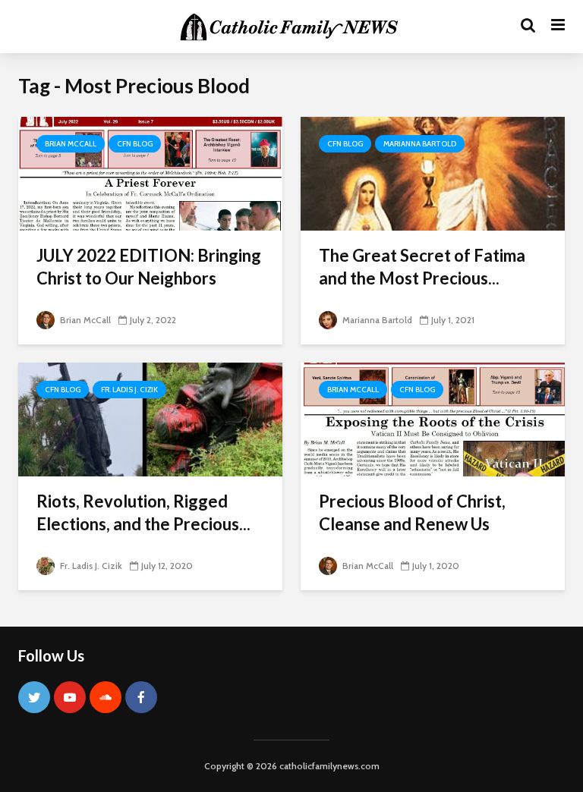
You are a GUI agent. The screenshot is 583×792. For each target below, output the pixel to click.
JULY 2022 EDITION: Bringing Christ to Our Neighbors (148, 266)
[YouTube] (70, 697)
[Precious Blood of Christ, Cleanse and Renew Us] (433, 418)
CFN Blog (135, 144)
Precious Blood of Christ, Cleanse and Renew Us (412, 512)
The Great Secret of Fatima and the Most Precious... (422, 266)
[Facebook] (141, 697)
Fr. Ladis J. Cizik (129, 389)
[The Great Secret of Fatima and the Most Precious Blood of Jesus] (433, 172)
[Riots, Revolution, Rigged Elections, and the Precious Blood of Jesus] (150, 418)
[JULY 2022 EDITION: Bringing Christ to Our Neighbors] (150, 172)
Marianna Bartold (419, 144)
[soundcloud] (105, 697)
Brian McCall (70, 144)
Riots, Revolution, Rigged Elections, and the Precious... (143, 512)
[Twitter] (34, 697)
